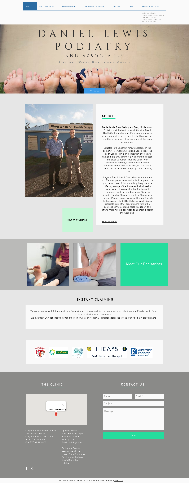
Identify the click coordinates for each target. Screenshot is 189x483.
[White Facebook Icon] (26, 468)
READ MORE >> (109, 221)
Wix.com (118, 480)
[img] (40, 352)
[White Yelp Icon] (32, 468)
